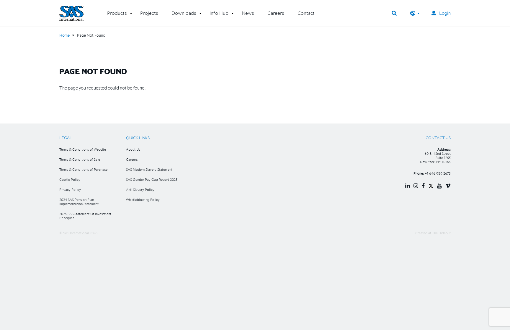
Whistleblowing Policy (143, 199)
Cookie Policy (69, 179)
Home (64, 35)
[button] (117, 15)
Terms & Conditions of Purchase (83, 169)
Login (445, 13)
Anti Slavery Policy (140, 189)
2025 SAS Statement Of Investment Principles (85, 216)
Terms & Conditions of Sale (79, 159)
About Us (133, 149)
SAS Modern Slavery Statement (149, 169)
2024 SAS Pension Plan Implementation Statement (79, 201)
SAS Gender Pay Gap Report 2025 (151, 179)
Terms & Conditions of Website (82, 149)
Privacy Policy (70, 189)
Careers (132, 159)
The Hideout (441, 233)
